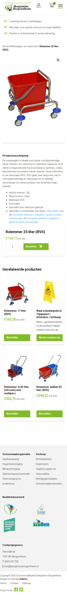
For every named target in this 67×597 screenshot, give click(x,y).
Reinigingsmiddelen (46, 478)
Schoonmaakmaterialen (49, 483)
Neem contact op (49, 337)
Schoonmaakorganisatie (16, 454)
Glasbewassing (10, 459)
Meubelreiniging (11, 468)
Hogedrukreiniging (12, 464)
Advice (23, 579)
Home (5, 46)
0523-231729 (11, 561)
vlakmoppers (53, 210)
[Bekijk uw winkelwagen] (51, 5)
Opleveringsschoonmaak (16, 473)
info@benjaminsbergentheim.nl (21, 566)
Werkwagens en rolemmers (24, 46)
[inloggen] (38, 5)
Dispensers (42, 464)
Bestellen (31, 246)
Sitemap (26, 583)
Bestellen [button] (12, 337)
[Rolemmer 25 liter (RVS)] (18, 6)
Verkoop (41, 454)
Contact (14, 583)
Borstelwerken (44, 459)
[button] (58, 60)
